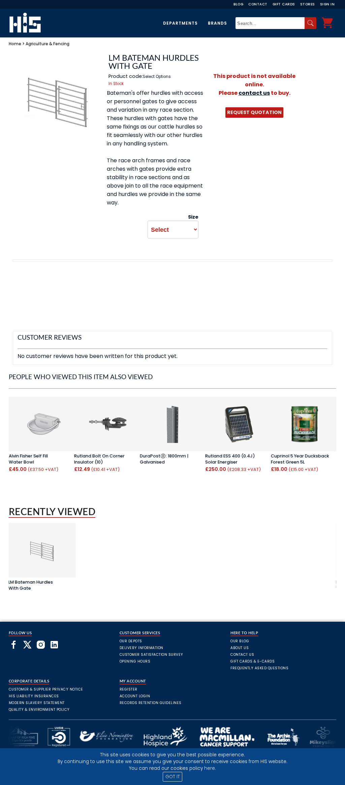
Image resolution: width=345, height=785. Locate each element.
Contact (258, 4)
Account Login (135, 696)
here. (210, 768)
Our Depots (131, 641)
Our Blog (239, 641)
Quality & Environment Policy (39, 709)
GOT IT (172, 777)
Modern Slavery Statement (37, 702)
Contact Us (242, 654)
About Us (239, 647)
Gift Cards (284, 4)
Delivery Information (141, 647)
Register (128, 689)
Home (15, 44)
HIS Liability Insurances (34, 696)
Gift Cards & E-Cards (252, 661)
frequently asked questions (259, 668)
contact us (254, 93)
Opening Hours (135, 661)
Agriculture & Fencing (47, 44)
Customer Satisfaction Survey (151, 654)
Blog (238, 4)
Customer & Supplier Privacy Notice (46, 689)
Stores (307, 4)
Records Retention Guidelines (151, 702)
